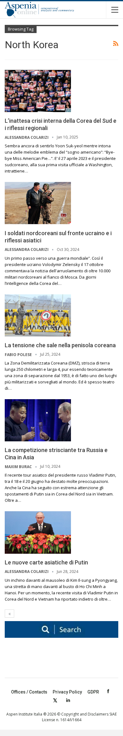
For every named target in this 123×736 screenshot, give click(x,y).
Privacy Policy (67, 691)
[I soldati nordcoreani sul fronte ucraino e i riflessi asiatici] (38, 203)
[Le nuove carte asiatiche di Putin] (38, 532)
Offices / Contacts (29, 691)
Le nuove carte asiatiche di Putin (46, 562)
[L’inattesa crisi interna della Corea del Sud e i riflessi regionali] (38, 91)
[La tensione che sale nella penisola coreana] (38, 315)
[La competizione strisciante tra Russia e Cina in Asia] (38, 420)
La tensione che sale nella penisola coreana (60, 345)
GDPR (93, 691)
